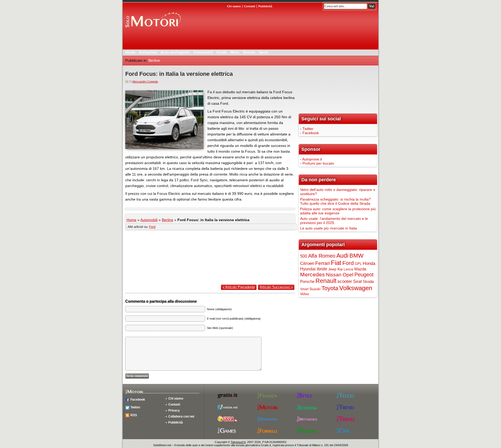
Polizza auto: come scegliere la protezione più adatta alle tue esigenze (338, 211)
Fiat (336, 262)
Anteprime (148, 52)
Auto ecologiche (175, 52)
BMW (356, 255)
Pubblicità (175, 422)
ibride (322, 268)
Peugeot (364, 274)
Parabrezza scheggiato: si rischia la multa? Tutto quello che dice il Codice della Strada (335, 201)
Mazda (360, 269)
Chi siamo (175, 398)
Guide (221, 52)
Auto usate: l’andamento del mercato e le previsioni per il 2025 (334, 220)
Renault (325, 281)
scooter (344, 281)
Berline (154, 60)
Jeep (332, 269)
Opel (348, 274)
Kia (340, 269)
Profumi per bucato (318, 163)
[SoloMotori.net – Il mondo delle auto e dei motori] (153, 29)
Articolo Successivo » (276, 287)
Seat (357, 281)
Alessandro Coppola (145, 81)
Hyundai (308, 268)
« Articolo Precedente (239, 287)
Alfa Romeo (321, 256)
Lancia (348, 269)
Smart (304, 289)
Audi (342, 255)
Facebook (310, 133)
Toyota (329, 288)
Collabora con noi (181, 416)
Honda (369, 263)
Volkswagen (355, 287)
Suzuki (314, 289)
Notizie (249, 52)
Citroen (307, 263)
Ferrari (322, 263)
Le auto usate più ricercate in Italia (328, 228)
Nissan (334, 274)
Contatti (174, 404)
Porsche (307, 281)
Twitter (307, 129)
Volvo (304, 294)
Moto (235, 52)
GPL (358, 264)
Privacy (174, 410)
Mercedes (312, 274)
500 (303, 256)
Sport (263, 52)
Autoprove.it (312, 159)
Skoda (368, 281)
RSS (133, 415)
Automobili (203, 52)
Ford (152, 227)
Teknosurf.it (238, 442)
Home (130, 52)
